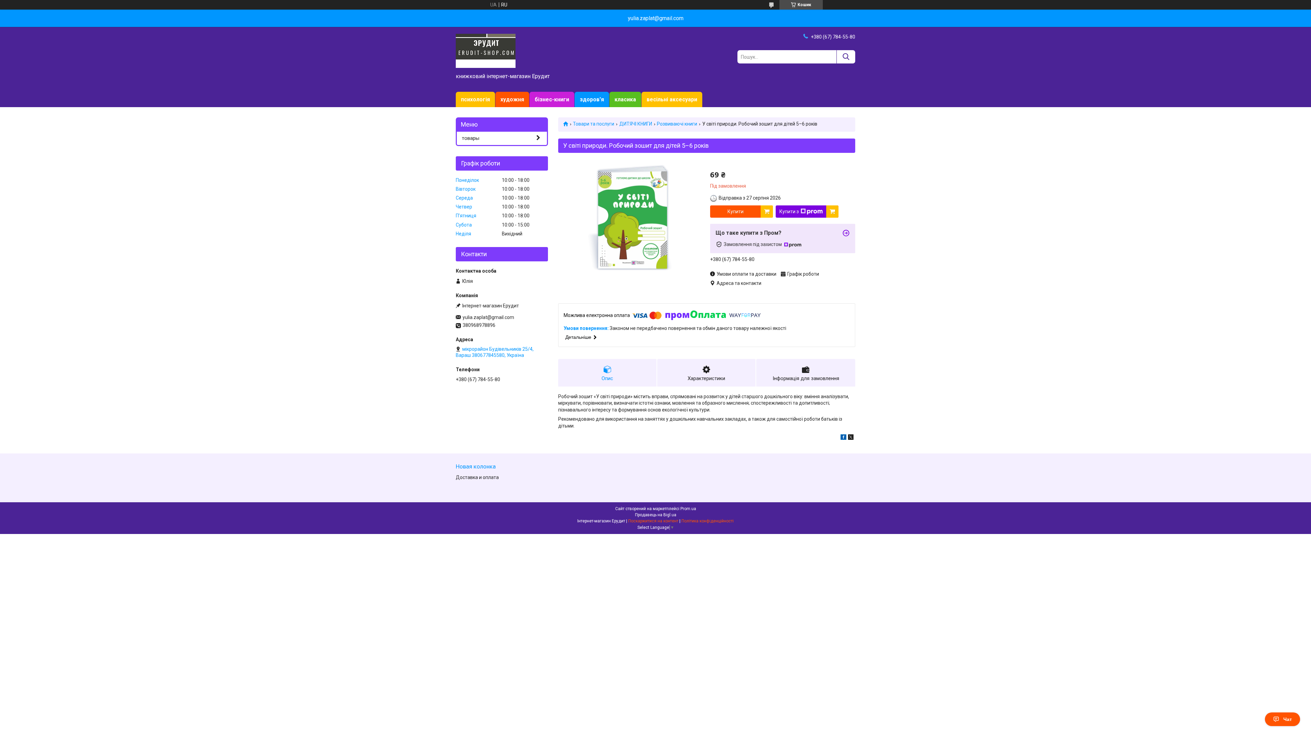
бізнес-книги (552, 99)
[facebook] (843, 438)
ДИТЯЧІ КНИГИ (635, 123)
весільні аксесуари (672, 99)
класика (625, 99)
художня (512, 99)
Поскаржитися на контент (653, 521)
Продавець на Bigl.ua (655, 514)
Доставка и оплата (477, 477)
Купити (736, 211)
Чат (1287, 719)
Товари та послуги (593, 123)
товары (470, 138)
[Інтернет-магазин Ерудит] (486, 50)
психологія (475, 99)
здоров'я (592, 99)
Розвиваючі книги (677, 123)
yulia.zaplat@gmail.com (488, 317)
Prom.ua (688, 508)
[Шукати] (845, 56)
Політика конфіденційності (707, 521)
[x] (851, 438)
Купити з (789, 211)
